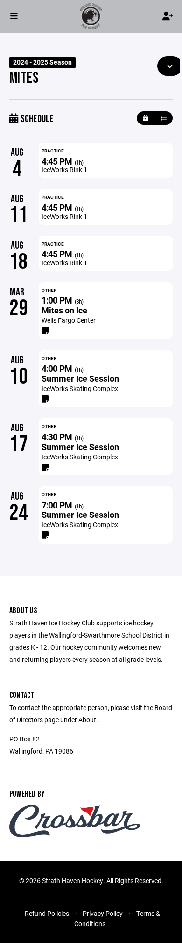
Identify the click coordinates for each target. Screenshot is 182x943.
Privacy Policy (103, 913)
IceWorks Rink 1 (64, 169)
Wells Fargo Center (69, 320)
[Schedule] (163, 118)
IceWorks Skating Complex (80, 388)
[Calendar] (145, 118)
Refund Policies (47, 913)
